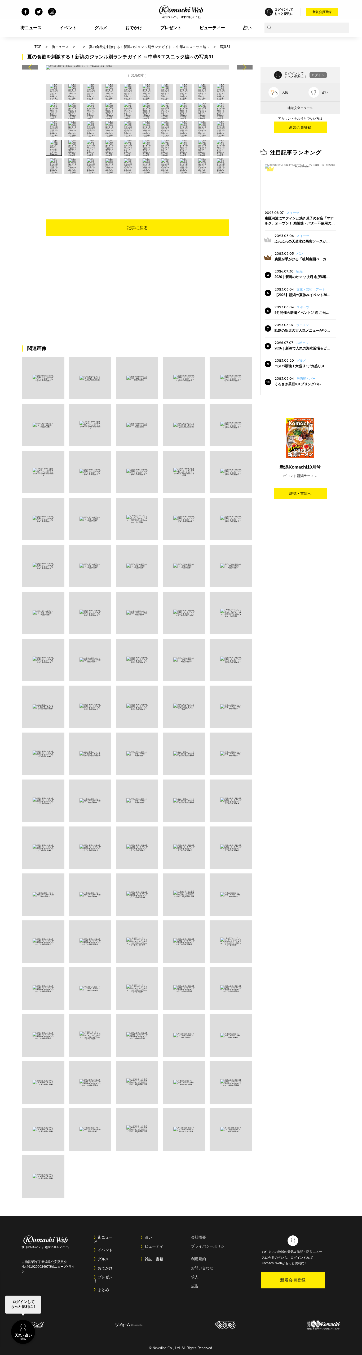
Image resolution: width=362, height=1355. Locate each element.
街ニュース (31, 27)
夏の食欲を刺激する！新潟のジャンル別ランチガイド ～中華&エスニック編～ (149, 47)
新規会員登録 (322, 12)
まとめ (103, 1290)
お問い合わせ (202, 1268)
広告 (194, 1286)
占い (247, 27)
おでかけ (133, 27)
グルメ (101, 27)
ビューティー (212, 27)
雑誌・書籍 (154, 1259)
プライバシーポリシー (207, 1248)
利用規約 (198, 1259)
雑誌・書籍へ (300, 493)
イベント (68, 27)
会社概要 (198, 1237)
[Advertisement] (137, 189)
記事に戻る (137, 228)
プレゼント (171, 27)
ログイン (318, 75)
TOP (38, 47)
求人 (194, 1277)
